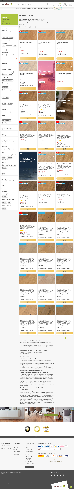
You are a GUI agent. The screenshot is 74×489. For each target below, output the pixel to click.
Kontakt (16, 449)
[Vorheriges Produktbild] (21, 35)
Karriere (16, 453)
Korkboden (45, 8)
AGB (27, 447)
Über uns (16, 446)
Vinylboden (18, 8)
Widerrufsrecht (29, 451)
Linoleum (40, 8)
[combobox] (33, 4)
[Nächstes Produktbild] (35, 35)
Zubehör (51, 8)
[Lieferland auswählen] (2, 0)
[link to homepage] (8, 4)
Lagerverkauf (17, 451)
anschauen (51, 414)
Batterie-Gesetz (30, 453)
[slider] (6, 45)
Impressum (16, 454)
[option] (28, 35)
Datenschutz (29, 449)
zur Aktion (42, 82)
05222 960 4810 (6, 446)
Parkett (24, 8)
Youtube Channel (48, 412)
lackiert (33, 26)
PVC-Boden (34, 8)
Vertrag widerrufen (29, 467)
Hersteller (16, 447)
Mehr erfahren (61, 111)
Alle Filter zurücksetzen (24, 26)
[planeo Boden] (60, 486)
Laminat (29, 8)
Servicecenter (29, 446)
